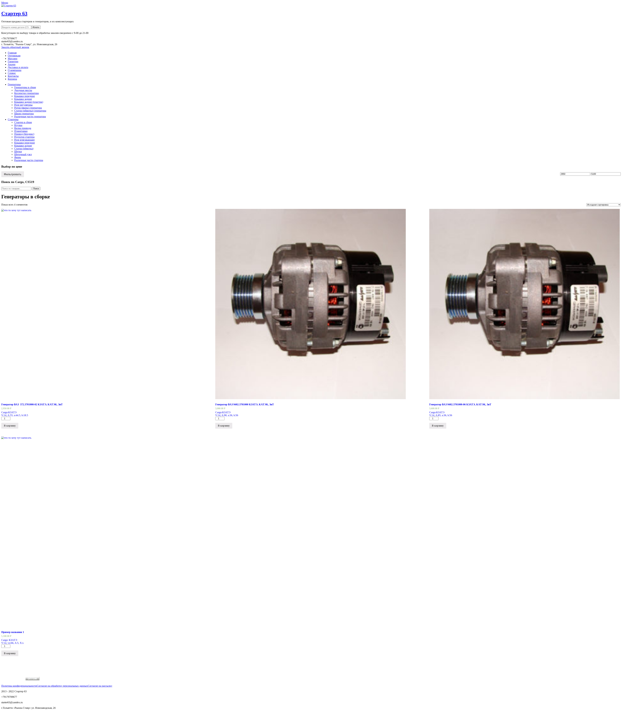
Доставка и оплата (18, 67)
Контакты (13, 76)
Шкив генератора (24, 113)
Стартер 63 (14, 13)
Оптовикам (14, 55)
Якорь (17, 157)
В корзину (10, 425)
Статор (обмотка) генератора (30, 110)
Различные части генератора (30, 116)
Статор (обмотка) (23, 148)
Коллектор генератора (26, 93)
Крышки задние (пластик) (28, 102)
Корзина (12, 79)
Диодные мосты (23, 90)
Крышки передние (24, 96)
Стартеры (13, 119)
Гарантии (13, 61)
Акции (11, 64)
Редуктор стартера (24, 137)
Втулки (18, 125)
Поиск (36, 188)
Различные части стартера (28, 160)
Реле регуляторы (23, 104)
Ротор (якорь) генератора (28, 107)
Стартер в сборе (23, 122)
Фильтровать (12, 174)
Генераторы (14, 84)
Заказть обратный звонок (15, 47)
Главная (12, 52)
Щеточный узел (23, 154)
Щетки (18, 151)
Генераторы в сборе (25, 87)
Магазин (12, 58)
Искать (36, 27)
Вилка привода (22, 128)
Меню (4, 2)
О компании (14, 70)
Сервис (12, 73)
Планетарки (21, 131)
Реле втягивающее (24, 139)
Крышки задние (23, 99)
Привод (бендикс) (24, 134)
